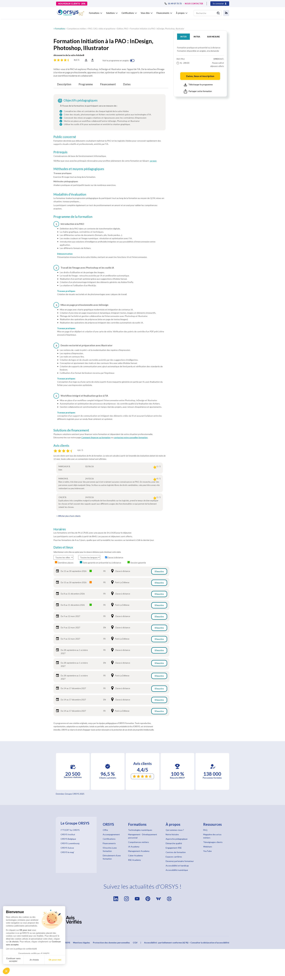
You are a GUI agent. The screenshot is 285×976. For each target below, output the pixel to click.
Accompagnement (111, 834)
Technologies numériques (140, 830)
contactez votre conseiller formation (131, 437)
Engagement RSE (174, 847)
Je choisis (34, 959)
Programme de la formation (72, 216)
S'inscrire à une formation (110, 849)
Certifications (109, 839)
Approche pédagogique (176, 839)
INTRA (197, 36)
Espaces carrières (174, 856)
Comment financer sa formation (96, 437)
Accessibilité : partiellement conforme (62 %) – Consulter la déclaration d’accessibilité (186, 942)
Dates (127, 84)
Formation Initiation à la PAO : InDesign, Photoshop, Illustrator (157, 28)
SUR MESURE (213, 36)
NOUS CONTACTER (194, 3)
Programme (86, 84)
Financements (109, 843)
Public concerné (64, 136)
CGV (135, 942)
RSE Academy (134, 860)
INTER (183, 36)
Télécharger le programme (200, 84)
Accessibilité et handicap (177, 865)
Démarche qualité (174, 843)
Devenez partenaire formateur (180, 861)
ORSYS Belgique (68, 839)
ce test (153, 160)
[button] (6, 971)
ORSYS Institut (68, 834)
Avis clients (61, 445)
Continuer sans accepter (13, 959)
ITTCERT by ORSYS (70, 830)
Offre (105, 830)
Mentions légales (81, 942)
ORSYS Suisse (67, 847)
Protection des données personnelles (111, 942)
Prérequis (60, 152)
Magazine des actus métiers (212, 836)
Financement (108, 84)
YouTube (207, 851)
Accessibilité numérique (177, 870)
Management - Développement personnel (142, 836)
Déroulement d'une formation (112, 857)
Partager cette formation (200, 91)
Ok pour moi (55, 959)
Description (64, 84)
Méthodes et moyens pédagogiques (78, 168)
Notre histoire (172, 834)
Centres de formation (176, 852)
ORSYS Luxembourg (70, 843)
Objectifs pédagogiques (81, 100)
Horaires (59, 529)
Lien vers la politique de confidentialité (21, 949)
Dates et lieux (63, 547)
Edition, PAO (122, 28)
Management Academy (138, 851)
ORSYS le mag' (67, 852)
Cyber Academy (135, 855)
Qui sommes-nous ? (175, 830)
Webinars (207, 846)
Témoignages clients (213, 842)
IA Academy (133, 846)
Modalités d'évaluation (69, 194)
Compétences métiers (76, 28)
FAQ (205, 830)
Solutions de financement (71, 430)
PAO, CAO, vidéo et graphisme (101, 28)
